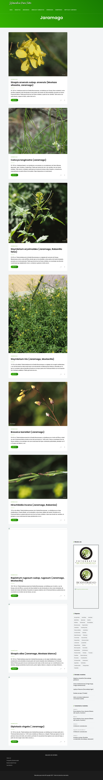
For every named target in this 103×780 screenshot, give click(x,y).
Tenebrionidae (77, 665)
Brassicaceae (77, 625)
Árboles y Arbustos (38, 10)
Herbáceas (49, 10)
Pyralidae (76, 655)
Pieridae (84, 653)
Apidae (89, 620)
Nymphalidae (77, 650)
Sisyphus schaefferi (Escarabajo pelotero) (82, 679)
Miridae (84, 645)
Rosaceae (76, 658)
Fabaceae (85, 635)
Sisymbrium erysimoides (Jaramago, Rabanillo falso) (36, 250)
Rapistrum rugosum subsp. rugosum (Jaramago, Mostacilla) (37, 579)
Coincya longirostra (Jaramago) (28, 160)
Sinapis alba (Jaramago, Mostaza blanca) (33, 653)
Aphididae (76, 620)
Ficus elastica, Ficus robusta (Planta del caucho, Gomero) (83, 712)
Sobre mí (9, 758)
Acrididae (84, 617)
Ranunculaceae (83, 655)
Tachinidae (83, 663)
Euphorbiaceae (77, 635)
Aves (11, 10)
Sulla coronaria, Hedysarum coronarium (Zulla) (81, 697)
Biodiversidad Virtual (11, 763)
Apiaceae (83, 620)
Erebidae (84, 632)
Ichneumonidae (85, 640)
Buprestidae (85, 625)
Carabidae (76, 627)
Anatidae (90, 617)
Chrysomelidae (77, 630)
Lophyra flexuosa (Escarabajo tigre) (83, 689)
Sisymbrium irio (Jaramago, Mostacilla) (32, 359)
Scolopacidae (77, 660)
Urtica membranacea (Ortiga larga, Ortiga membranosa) (83, 684)
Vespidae (76, 668)
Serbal (74, 709)
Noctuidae (85, 647)
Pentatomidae (77, 653)
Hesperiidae (76, 640)
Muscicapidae (77, 647)
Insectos (18, 10)
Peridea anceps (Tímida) (80, 693)
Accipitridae (77, 617)
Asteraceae (82, 622)
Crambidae (85, 630)
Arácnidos (26, 10)
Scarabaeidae (84, 658)
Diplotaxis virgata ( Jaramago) (27, 726)
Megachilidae (77, 645)
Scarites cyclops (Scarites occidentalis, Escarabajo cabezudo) (83, 738)
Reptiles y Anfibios (70, 10)
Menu (85, 9)
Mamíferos (58, 10)
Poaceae (90, 653)
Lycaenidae (83, 642)
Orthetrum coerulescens (80, 726)
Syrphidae (76, 663)
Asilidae (76, 622)
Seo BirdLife (9, 765)
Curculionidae (77, 632)
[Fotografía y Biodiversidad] (86, 555)
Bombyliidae (90, 622)
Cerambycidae (84, 627)
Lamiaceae (76, 642)
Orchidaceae (85, 650)
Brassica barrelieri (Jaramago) (27, 432)
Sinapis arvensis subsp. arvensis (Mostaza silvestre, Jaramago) (34, 84)
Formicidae (76, 637)
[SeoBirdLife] (86, 597)
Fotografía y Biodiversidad (13, 760)
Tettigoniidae (86, 665)
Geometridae (84, 637)
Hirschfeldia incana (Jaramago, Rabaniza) (34, 505)
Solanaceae (85, 660)
